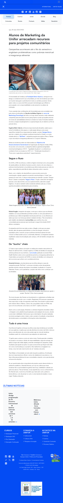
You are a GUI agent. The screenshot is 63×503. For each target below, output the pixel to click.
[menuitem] (8, 17)
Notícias (45, 436)
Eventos (45, 438)
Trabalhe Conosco (35, 455)
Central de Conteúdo (49, 441)
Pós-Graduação (10, 439)
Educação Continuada (12, 442)
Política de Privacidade (36, 457)
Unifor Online (57, 6)
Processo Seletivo (48, 444)
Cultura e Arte (29, 438)
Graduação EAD (10, 436)
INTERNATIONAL (46, 6)
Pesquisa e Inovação (31, 441)
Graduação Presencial (12, 433)
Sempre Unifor (24, 457)
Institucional (28, 436)
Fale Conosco (25, 455)
